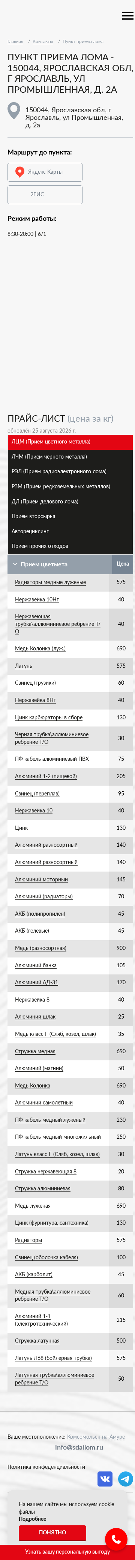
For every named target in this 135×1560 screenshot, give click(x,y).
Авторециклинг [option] (30, 531)
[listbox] (70, 495)
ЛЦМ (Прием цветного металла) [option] (51, 442)
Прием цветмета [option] (44, 564)
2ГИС (37, 194)
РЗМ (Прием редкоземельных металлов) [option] (61, 486)
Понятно (52, 1533)
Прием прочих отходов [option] (40, 546)
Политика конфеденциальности (46, 1467)
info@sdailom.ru (79, 1447)
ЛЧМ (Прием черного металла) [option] (49, 457)
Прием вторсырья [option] (33, 516)
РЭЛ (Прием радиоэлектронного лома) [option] (59, 471)
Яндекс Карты (45, 172)
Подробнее (32, 1519)
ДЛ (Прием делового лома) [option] (45, 502)
